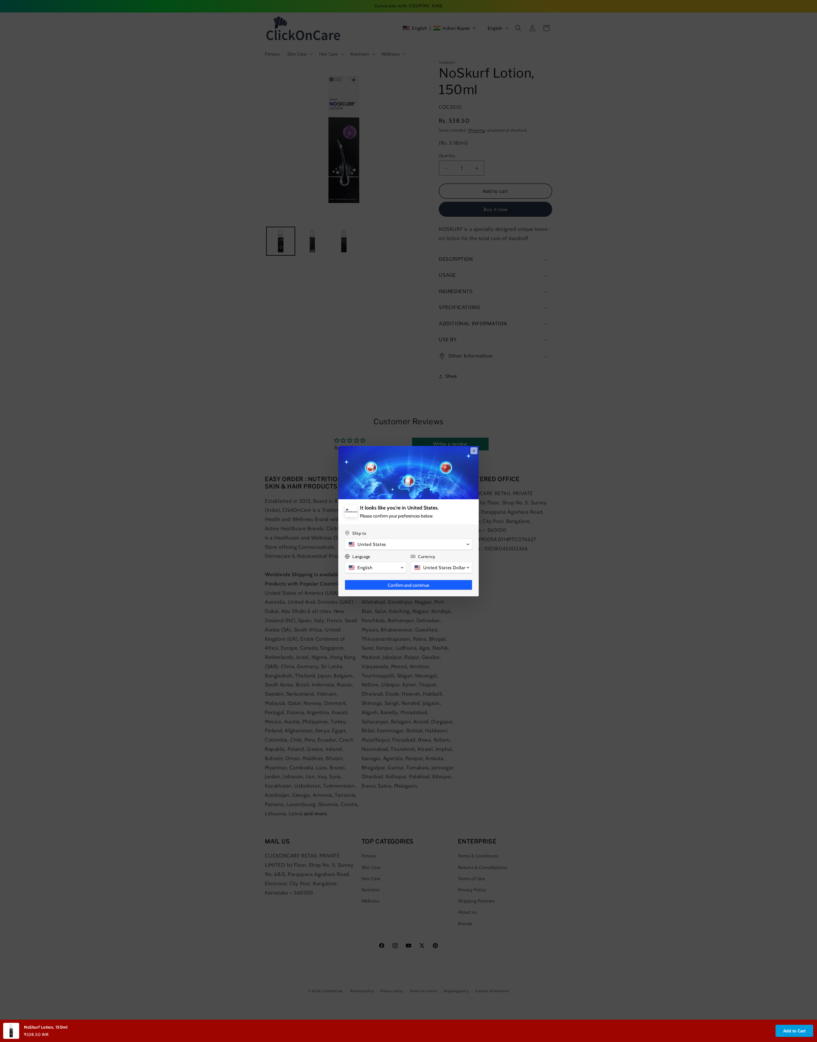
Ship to (359, 533)
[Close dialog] (473, 450)
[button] (408, 544)
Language (361, 556)
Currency (427, 556)
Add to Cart (794, 1031)
